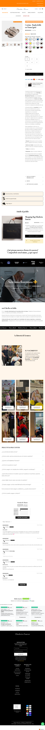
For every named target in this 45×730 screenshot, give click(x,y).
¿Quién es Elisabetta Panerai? (11, 460)
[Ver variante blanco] (34, 39)
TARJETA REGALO (40, 3)
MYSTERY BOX (40, 5)
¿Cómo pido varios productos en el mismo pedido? (17, 456)
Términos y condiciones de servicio (27, 670)
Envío (17, 675)
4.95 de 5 (25, 505)
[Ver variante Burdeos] (41, 47)
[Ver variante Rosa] (30, 47)
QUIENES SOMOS (39, 1)
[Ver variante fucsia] (26, 43)
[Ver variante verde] (34, 47)
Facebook (17, 688)
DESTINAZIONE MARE (15, 12)
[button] (28, 30)
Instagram (17, 690)
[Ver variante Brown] (41, 43)
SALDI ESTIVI (5, 12)
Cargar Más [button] (22, 584)
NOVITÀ (23, 12)
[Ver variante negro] (26, 47)
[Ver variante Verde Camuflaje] (30, 51)
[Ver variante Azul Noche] (37, 47)
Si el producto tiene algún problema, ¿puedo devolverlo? (19, 489)
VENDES (34, 1)
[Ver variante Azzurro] (30, 39)
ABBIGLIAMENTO (31, 12)
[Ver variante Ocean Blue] (41, 39)
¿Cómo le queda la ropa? (9, 465)
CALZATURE (40, 12)
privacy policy (22, 660)
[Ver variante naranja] (26, 39)
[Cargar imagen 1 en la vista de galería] (12, 31)
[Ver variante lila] (37, 43)
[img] (5, 525)
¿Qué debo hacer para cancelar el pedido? (14, 480)
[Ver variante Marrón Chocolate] (26, 51)
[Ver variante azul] (37, 39)
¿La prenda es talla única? (9, 452)
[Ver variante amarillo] (30, 43)
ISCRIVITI (20, 654)
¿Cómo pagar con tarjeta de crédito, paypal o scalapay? (18, 469)
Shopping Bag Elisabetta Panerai (34, 218)
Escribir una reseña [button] (22, 517)
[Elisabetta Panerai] (22, 9)
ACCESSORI (18, 15)
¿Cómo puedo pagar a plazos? (11, 493)
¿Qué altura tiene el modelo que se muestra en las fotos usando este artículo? (21, 474)
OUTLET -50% (26, 15)
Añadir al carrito (34, 74)
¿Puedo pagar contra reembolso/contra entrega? (16, 484)
